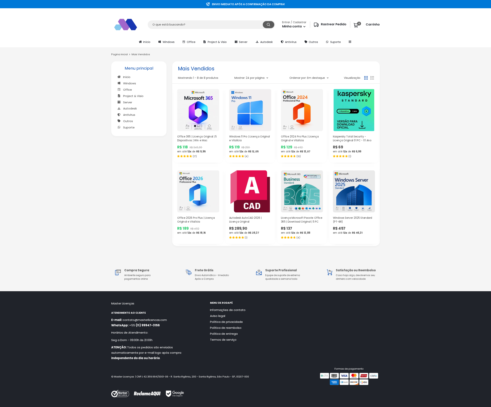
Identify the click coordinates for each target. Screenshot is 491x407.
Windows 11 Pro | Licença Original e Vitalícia (249, 138)
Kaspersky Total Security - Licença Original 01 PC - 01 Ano (352, 138)
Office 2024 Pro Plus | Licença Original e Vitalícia (300, 138)
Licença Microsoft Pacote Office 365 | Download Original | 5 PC (301, 220)
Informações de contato (228, 310)
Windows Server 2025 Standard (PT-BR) (352, 220)
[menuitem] (144, 41)
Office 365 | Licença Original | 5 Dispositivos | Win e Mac (197, 138)
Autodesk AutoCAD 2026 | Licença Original (245, 220)
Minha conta (292, 26)
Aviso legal (217, 316)
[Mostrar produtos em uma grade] (366, 78)
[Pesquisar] (268, 24)
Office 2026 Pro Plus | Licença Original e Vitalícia (196, 220)
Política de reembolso (225, 328)
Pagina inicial (119, 54)
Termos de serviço (223, 340)
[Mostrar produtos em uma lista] (372, 78)
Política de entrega (224, 334)
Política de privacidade (226, 322)
